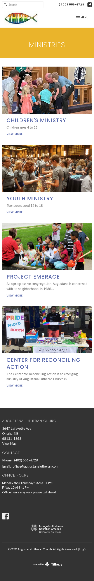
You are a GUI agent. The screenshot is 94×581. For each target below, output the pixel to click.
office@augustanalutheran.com (35, 466)
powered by (45, 568)
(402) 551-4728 (71, 4)
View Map (9, 443)
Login (82, 549)
